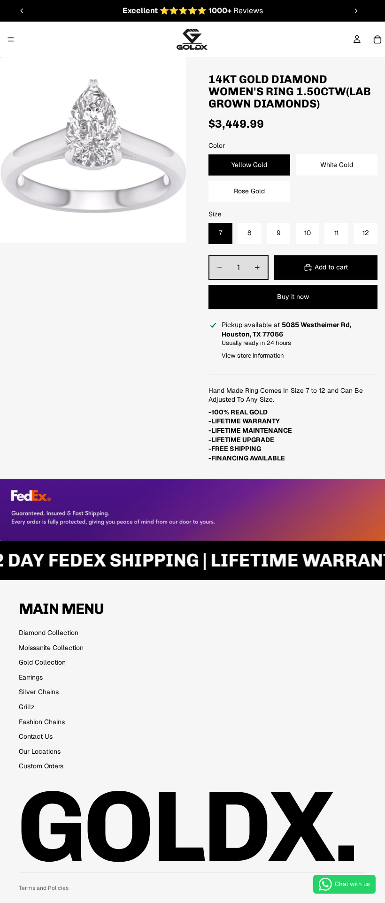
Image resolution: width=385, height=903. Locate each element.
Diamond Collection (48, 632)
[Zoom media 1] (93, 150)
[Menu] (11, 39)
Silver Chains (39, 692)
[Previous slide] (22, 10)
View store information (253, 356)
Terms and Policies (44, 888)
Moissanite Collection (51, 647)
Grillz (27, 707)
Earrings (31, 677)
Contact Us (36, 736)
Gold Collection (42, 662)
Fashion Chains (42, 722)
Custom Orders (41, 766)
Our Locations (40, 751)
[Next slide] (356, 10)
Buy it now (293, 296)
